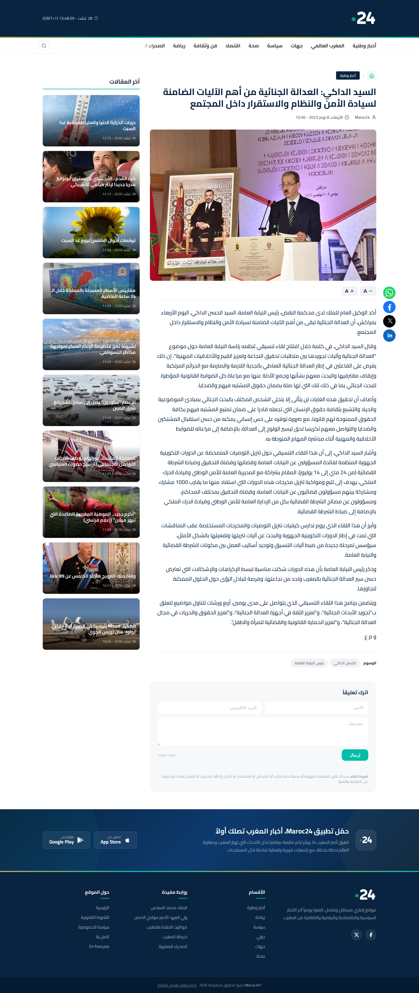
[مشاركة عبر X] (389, 321)
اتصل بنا (102, 936)
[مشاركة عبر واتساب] (389, 292)
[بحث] (43, 45)
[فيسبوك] (370, 934)
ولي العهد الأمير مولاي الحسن (160, 917)
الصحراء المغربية (147, 45)
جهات (297, 45)
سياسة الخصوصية (93, 927)
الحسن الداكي (345, 662)
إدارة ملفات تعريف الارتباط (177, 985)
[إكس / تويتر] (356, 934)
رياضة (179, 45)
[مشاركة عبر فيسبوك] (389, 307)
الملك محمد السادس (169, 907)
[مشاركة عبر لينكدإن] (389, 335)
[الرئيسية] (371, 75)
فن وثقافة (205, 45)
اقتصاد (232, 45)
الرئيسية (102, 907)
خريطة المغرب (175, 936)
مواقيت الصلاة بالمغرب (167, 927)
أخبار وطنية (364, 45)
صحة (254, 45)
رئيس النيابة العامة (309, 662)
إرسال (355, 755)
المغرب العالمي (327, 45)
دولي (261, 936)
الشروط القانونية (95, 917)
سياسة (274, 45)
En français (99, 946)
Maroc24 (362, 117)
